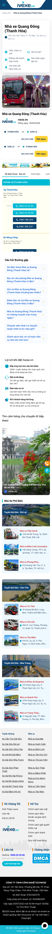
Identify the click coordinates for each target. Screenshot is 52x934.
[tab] (15, 174)
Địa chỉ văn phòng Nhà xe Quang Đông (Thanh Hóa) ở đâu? (26, 280)
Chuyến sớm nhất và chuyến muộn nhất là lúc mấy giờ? (26, 327)
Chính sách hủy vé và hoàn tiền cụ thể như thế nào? (26, 338)
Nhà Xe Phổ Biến (13, 500)
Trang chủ (6, 13)
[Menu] (4, 4)
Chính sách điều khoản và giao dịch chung (37, 817)
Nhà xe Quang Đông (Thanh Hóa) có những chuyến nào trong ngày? (26, 314)
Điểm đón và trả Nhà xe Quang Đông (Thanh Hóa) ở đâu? (26, 302)
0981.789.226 (26, 219)
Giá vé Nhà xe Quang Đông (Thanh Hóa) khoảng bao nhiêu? (26, 291)
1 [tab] (5, 104)
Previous (6, 464)
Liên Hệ (6, 813)
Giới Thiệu (10, 809)
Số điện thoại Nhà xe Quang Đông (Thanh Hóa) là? (26, 269)
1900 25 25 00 (26, 206)
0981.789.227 (26, 226)
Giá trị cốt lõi (8, 818)
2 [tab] (8, 104)
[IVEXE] (26, 4)
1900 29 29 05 (26, 213)
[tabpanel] (26, 91)
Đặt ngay (41, 139)
